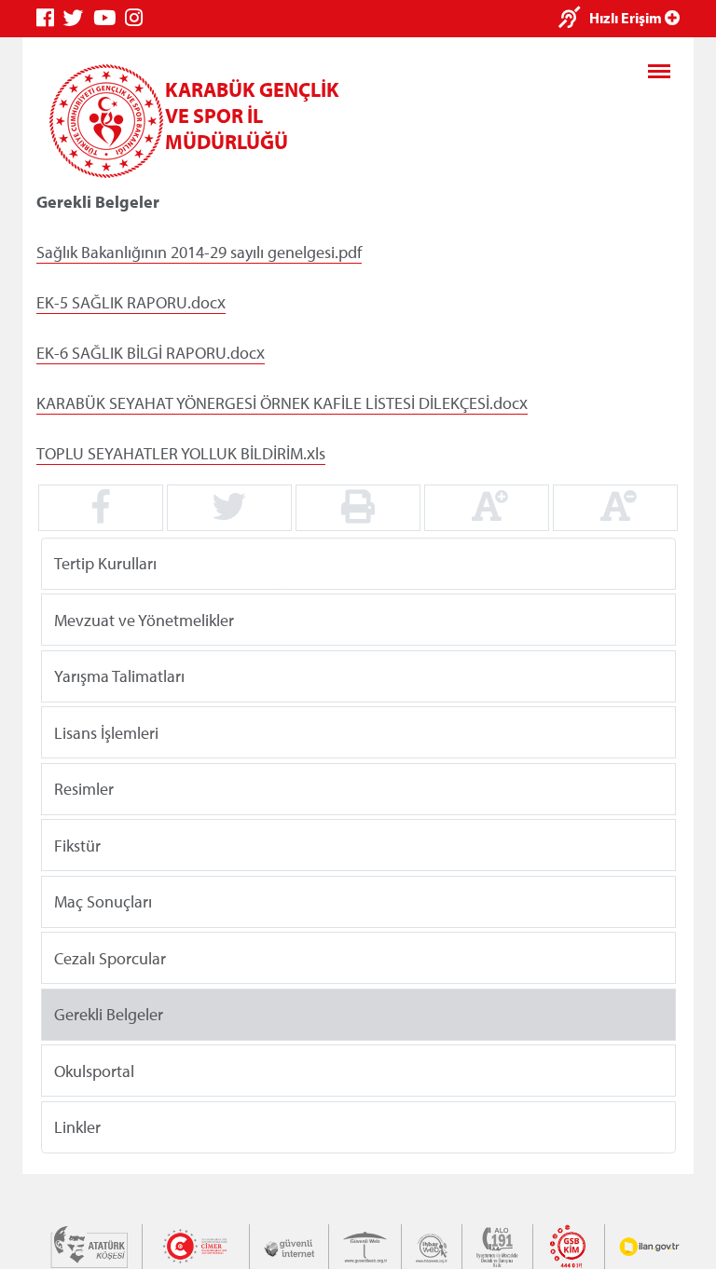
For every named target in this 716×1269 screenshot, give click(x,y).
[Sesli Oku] (573, 19)
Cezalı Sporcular (110, 957)
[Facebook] (49, 18)
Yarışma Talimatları (119, 676)
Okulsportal (94, 1070)
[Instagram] (138, 18)
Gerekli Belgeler (108, 1014)
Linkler (77, 1127)
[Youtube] (109, 18)
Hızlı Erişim (627, 17)
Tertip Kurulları (105, 563)
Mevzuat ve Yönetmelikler (144, 619)
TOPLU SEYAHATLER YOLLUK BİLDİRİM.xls (180, 453)
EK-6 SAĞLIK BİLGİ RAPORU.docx (150, 352)
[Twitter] (78, 18)
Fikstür (77, 844)
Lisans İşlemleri (106, 732)
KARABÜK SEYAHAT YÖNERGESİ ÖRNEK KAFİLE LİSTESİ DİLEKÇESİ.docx (282, 403)
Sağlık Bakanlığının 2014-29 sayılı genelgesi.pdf (199, 252)
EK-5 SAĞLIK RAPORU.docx (131, 302)
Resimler (84, 788)
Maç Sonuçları (103, 901)
